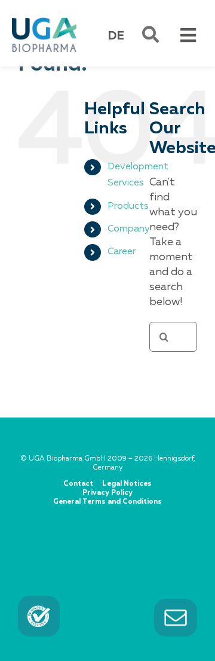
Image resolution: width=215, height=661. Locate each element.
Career (122, 252)
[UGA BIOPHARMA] (44, 19)
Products (128, 206)
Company (129, 229)
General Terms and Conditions (107, 501)
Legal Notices (127, 484)
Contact (78, 484)
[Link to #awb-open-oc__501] (150, 34)
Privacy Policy (107, 492)
